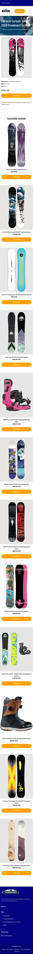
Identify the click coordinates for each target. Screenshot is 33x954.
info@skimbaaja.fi (6, 3)
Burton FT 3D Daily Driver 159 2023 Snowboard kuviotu (16, 294)
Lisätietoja (16, 95)
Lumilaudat (18, 81)
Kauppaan (20, 11)
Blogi (5, 925)
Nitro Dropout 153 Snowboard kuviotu (16, 169)
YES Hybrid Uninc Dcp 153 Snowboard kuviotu (16, 611)
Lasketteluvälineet (9, 919)
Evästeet (16, 949)
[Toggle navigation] (30, 11)
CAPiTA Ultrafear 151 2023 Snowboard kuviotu (16, 484)
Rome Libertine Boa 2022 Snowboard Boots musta (16, 738)
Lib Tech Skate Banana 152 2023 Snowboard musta (16, 232)
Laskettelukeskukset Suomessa (12, 922)
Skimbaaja (6, 915)
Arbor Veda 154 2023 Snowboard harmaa (16, 357)
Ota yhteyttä (9, 949)
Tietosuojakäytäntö (25, 949)
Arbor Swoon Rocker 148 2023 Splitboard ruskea (16, 865)
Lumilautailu (11, 81)
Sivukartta (16, 951)
